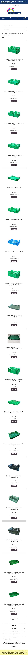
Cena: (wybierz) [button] (5, 29)
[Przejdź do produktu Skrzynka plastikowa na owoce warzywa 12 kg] (14, 466)
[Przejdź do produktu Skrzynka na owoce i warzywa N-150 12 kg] (14, 146)
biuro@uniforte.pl (7, 639)
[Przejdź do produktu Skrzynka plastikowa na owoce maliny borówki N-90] (14, 402)
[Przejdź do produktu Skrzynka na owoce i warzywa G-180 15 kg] (14, 114)
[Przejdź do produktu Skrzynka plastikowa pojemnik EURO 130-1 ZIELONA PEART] (14, 563)
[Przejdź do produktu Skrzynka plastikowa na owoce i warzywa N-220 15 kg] (14, 370)
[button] (3, 18)
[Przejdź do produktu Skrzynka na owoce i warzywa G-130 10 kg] (14, 82)
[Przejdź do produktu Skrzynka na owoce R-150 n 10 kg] (14, 242)
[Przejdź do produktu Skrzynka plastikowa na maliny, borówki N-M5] (14, 338)
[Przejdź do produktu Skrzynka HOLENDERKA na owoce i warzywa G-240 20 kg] (14, 50)
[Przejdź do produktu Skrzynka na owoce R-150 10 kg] (14, 210)
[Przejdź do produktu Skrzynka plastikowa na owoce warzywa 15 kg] (14, 499)
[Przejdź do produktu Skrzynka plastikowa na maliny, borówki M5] (14, 306)
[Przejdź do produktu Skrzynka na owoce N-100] (14, 178)
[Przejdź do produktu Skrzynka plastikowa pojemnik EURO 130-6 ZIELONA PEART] (14, 595)
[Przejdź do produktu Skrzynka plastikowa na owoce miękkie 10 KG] (14, 434)
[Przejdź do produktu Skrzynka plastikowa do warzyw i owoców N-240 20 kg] (14, 274)
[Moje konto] (17, 18)
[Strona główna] (14, 11)
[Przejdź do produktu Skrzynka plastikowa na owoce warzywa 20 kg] (14, 531)
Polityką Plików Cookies (5, 652)
